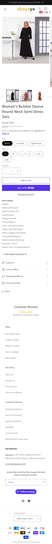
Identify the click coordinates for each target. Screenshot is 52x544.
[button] (5, 9)
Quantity (5, 166)
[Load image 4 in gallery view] (26, 96)
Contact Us (10, 380)
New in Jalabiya (12, 352)
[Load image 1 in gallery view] (13, 96)
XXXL (7, 160)
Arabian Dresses (12, 340)
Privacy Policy (11, 386)
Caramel (20, 143)
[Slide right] (49, 96)
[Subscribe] (44, 482)
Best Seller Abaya (12, 334)
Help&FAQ (9, 427)
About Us (9, 374)
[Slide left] (3, 96)
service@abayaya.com (15, 464)
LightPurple (36, 143)
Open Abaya (10, 358)
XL (30, 154)
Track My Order (11, 433)
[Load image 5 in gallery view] (39, 96)
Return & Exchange (13, 415)
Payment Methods (13, 421)
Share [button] (7, 291)
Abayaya (9, 454)
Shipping (5, 126)
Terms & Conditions (13, 392)
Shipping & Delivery (13, 409)
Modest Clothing (12, 346)
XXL (39, 154)
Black (7, 143)
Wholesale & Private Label (16, 439)
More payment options (26, 194)
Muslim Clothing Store (32, 542)
